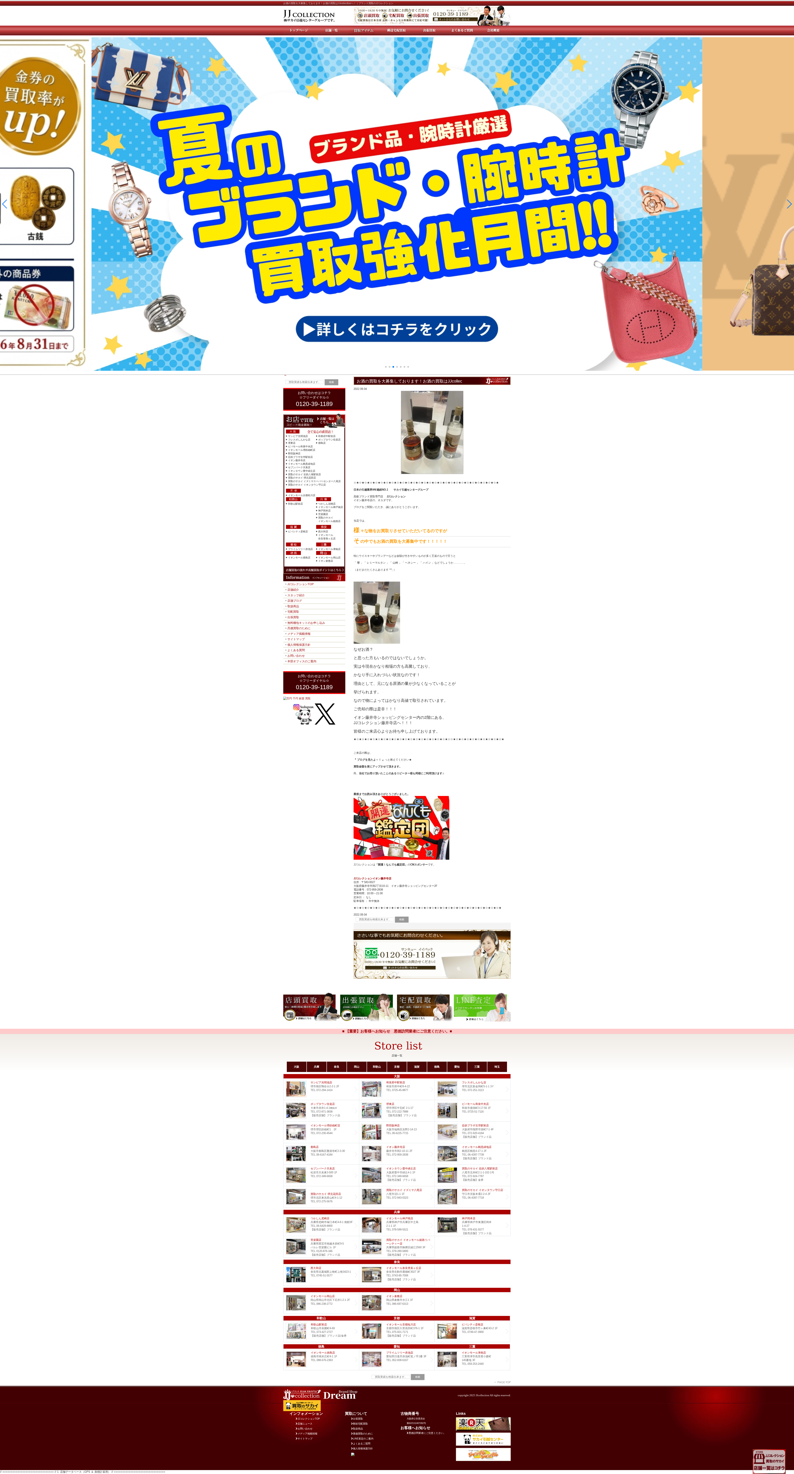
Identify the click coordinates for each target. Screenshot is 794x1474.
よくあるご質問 (361, 1443)
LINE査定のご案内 (363, 1438)
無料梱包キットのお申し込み (306, 622)
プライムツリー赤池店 (300, 549)
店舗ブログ (294, 600)
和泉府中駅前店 (327, 436)
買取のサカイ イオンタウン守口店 (307, 484)
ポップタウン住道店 (329, 439)
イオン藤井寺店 (296, 460)
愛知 (457, 1066)
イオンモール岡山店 (329, 557)
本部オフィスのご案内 (301, 661)
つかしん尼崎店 (327, 503)
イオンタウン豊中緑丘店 (301, 470)
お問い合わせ (296, 655)
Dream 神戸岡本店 (472, 1225)
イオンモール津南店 (329, 549)
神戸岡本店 (324, 510)
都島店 (322, 443)
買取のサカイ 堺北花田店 (302, 477)
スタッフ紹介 (296, 595)
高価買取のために (299, 628)
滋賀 (417, 1066)
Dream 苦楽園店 (321, 1246)
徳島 (437, 1066)
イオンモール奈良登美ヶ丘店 (397, 1275)
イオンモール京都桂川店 (301, 495)
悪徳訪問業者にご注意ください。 (427, 1433)
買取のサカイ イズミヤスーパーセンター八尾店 (314, 481)
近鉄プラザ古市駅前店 (300, 457)
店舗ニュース (305, 1423)
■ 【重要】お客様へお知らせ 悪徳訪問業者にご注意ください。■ (397, 1031)
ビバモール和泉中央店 (300, 446)
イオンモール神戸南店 (330, 507)
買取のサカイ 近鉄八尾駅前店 (304, 474)
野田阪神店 (294, 453)
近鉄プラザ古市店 (472, 1132)
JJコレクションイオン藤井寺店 (372, 878)
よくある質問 (296, 650)
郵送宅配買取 (360, 1423)
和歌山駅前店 (295, 503)
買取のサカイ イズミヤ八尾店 (397, 1197)
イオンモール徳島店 (299, 557)
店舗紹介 (293, 589)
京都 (396, 1066)
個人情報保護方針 (299, 644)
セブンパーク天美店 (299, 467)
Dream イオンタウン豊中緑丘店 (397, 1175)
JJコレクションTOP (300, 584)
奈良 (336, 1066)
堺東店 (291, 443)
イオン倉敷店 (325, 560)
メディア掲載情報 (299, 633)
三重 (477, 1066)
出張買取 (293, 617)
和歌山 (377, 1066)
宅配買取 (293, 611)
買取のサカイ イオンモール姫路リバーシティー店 (397, 1246)
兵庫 (316, 1066)
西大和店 (323, 531)
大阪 (296, 1066)
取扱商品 (293, 606)
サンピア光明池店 (298, 436)
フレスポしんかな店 (299, 439)
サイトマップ (296, 639)
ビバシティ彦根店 (298, 531)
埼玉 (497, 1066)
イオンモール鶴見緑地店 (301, 463)
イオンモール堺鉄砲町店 (301, 450)
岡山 (356, 1066)
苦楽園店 (323, 514)
